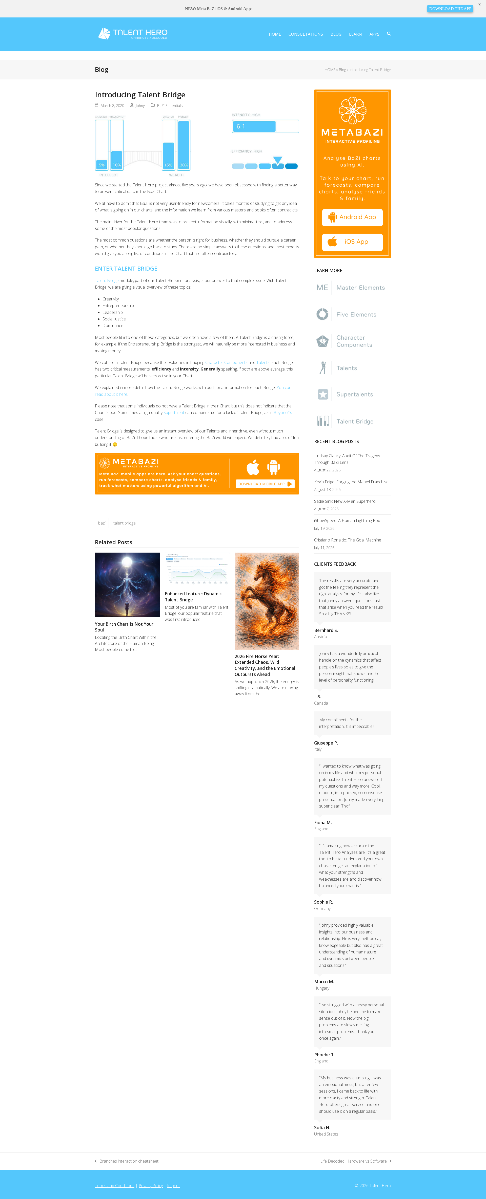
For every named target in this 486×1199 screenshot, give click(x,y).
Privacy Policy (151, 1185)
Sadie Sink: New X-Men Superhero (345, 501)
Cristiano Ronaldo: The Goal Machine (347, 540)
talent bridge (124, 523)
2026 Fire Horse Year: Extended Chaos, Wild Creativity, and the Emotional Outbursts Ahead (265, 665)
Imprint (173, 1185)
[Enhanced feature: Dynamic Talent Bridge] (197, 569)
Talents (263, 362)
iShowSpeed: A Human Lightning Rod (347, 520)
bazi (102, 523)
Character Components (226, 362)
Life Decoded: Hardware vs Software (353, 1161)
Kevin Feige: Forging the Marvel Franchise (351, 482)
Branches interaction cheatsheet (126, 1161)
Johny (140, 105)
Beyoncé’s (283, 412)
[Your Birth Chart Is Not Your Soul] (127, 584)
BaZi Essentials (170, 105)
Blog (342, 69)
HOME (330, 69)
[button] (389, 34)
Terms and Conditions (114, 1185)
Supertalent (174, 412)
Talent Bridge (107, 280)
